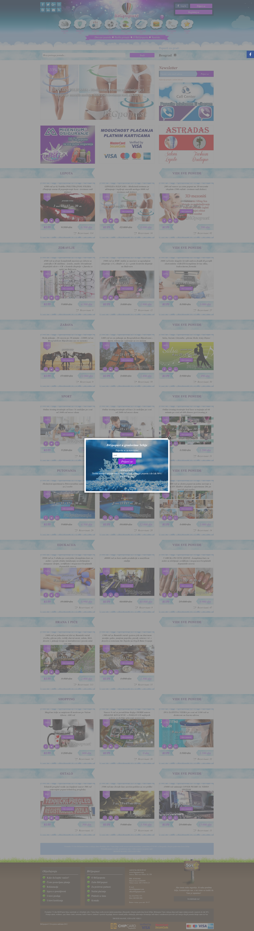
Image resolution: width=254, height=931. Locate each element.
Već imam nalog (127, 466)
